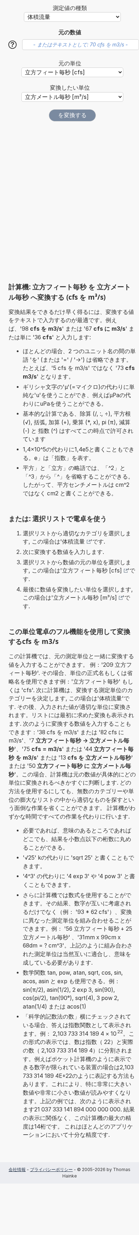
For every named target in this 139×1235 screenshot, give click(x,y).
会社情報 (17, 1169)
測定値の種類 (70, 8)
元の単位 (69, 63)
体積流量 (73, 541)
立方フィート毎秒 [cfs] (92, 570)
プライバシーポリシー (51, 1169)
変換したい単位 (70, 87)
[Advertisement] (69, 201)
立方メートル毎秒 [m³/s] (85, 597)
